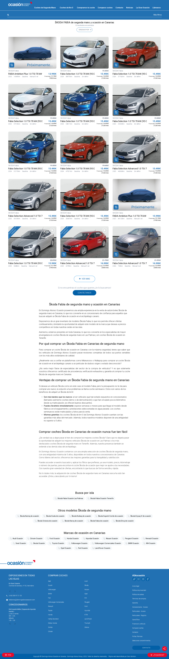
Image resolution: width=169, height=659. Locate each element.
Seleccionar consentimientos (141, 640)
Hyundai (87, 610)
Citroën (50, 631)
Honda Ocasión (73, 538)
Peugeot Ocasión (131, 538)
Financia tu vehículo (138, 624)
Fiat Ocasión (83, 548)
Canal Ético (136, 620)
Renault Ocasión (152, 538)
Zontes (50, 627)
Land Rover (88, 619)
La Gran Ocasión (143, 8)
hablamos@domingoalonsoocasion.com (22, 600)
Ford (85, 606)
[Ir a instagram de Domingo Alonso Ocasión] (143, 579)
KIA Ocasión (150, 543)
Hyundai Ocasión (92, 538)
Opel (85, 594)
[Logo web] (20, 3)
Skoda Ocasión (39, 543)
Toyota (50, 610)
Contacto (119, 8)
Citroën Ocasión (36, 538)
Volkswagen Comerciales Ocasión (108, 543)
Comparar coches (105, 8)
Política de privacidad (139, 590)
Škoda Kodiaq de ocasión (81, 516)
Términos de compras (139, 599)
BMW (50, 594)
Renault (50, 606)
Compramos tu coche (86, 8)
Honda (50, 615)
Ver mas (85, 279)
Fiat (49, 598)
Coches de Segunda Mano (45, 8)
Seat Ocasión (21, 543)
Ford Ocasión (55, 538)
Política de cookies (138, 594)
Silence (86, 627)
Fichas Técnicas (137, 636)
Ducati (50, 585)
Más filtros (158, 15)
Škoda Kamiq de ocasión (29, 516)
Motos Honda (52, 623)
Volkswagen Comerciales (56, 602)
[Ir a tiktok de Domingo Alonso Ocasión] (134, 579)
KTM (86, 615)
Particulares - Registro (139, 615)
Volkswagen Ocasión (79, 543)
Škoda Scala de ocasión (55, 516)
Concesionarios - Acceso (140, 607)
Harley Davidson (53, 619)
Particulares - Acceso (138, 611)
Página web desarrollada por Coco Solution (122, 656)
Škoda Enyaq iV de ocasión (140, 516)
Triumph (87, 623)
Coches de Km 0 (66, 8)
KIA (85, 598)
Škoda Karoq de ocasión (74, 521)
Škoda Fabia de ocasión (99, 521)
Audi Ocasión (18, 538)
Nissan (86, 589)
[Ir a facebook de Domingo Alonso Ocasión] (148, 579)
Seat (49, 581)
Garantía (135, 603)
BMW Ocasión (133, 543)
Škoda (86, 585)
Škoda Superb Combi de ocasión (110, 516)
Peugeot (87, 602)
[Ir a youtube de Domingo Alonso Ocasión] (139, 579)
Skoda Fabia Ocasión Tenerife (102, 498)
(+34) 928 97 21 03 (15, 595)
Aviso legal (135, 586)
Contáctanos (84, 293)
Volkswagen (52, 589)
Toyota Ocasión (58, 543)
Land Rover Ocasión (102, 548)
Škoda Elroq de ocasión (125, 521)
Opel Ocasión (66, 548)
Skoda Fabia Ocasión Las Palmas (70, 498)
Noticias (129, 8)
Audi (86, 581)
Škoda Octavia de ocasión (47, 521)
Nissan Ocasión (112, 538)
